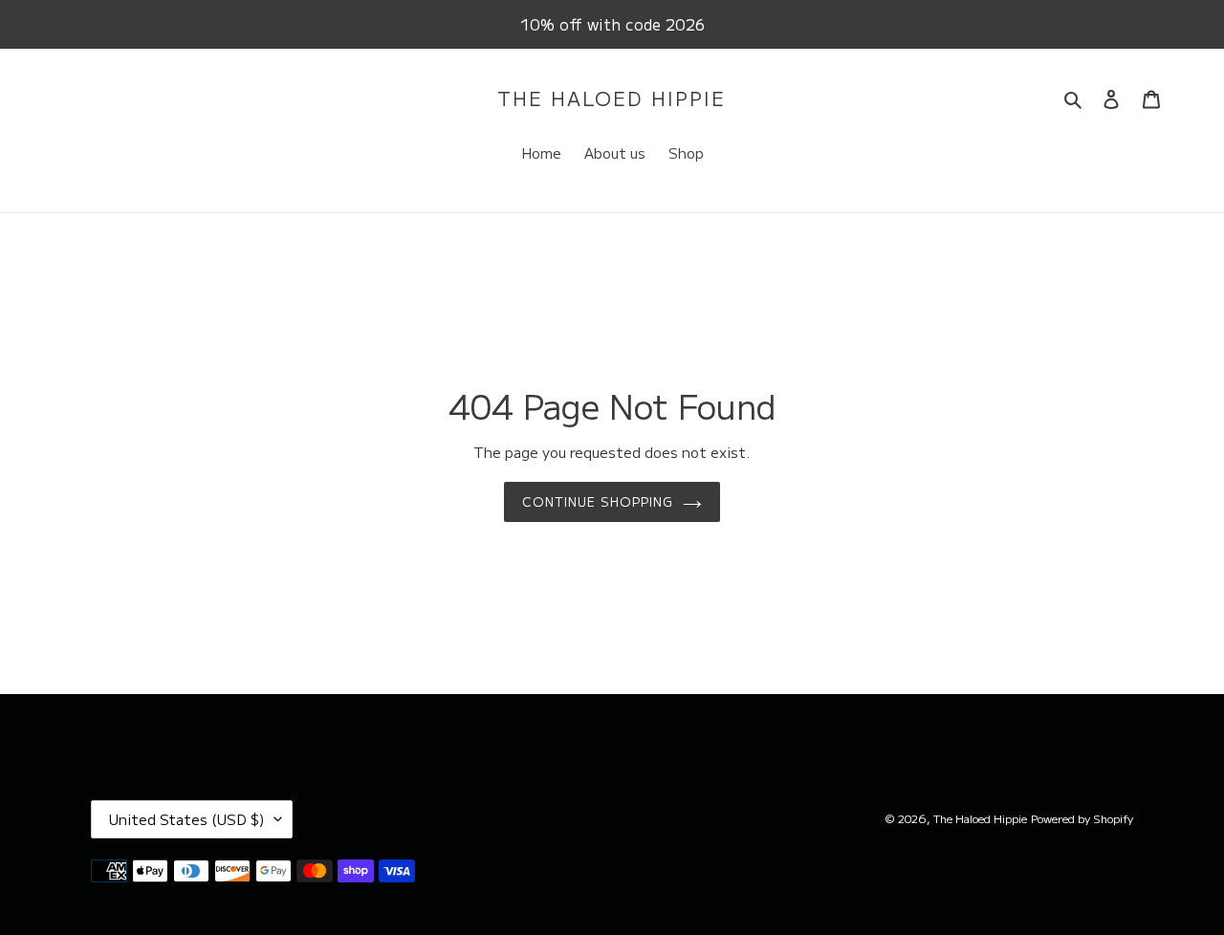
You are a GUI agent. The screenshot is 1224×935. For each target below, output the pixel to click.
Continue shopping (598, 501)
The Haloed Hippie (611, 98)
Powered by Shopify (1082, 818)
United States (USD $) (187, 819)
